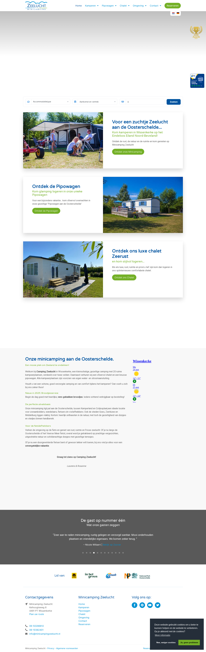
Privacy (50, 648)
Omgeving (138, 5)
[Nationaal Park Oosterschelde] (137, 575)
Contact (154, 5)
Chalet (123, 5)
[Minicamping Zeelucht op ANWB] (111, 575)
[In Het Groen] (91, 575)
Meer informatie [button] (162, 635)
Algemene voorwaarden (67, 648)
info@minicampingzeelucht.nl (44, 633)
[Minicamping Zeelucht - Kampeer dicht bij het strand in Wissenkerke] (36, 5)
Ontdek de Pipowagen (46, 210)
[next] (201, 56)
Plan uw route (36, 614)
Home (78, 5)
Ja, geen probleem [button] (189, 642)
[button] (97, 5)
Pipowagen (108, 5)
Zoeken (174, 101)
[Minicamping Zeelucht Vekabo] (74, 575)
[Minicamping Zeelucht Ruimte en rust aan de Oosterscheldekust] (103, 56)
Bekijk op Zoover (112, 544)
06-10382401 (36, 629)
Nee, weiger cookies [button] (166, 642)
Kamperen (90, 5)
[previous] (4, 56)
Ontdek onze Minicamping (128, 151)
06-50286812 (36, 625)
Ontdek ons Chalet (124, 277)
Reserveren (173, 5)
